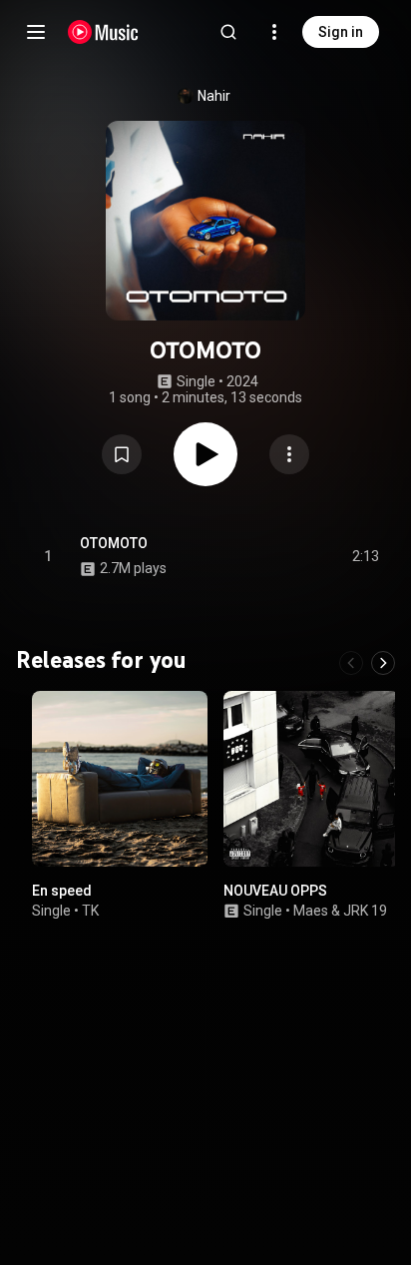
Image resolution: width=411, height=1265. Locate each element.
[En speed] (119, 779)
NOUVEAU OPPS (275, 891)
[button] (122, 454)
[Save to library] (122, 454)
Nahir (214, 96)
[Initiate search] (228, 32)
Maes (310, 911)
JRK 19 (365, 911)
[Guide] (36, 32)
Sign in (340, 32)
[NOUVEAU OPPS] (311, 779)
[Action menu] (289, 454)
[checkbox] (365, 556)
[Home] (103, 32)
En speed (62, 891)
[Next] (383, 663)
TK (90, 911)
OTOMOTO (114, 543)
